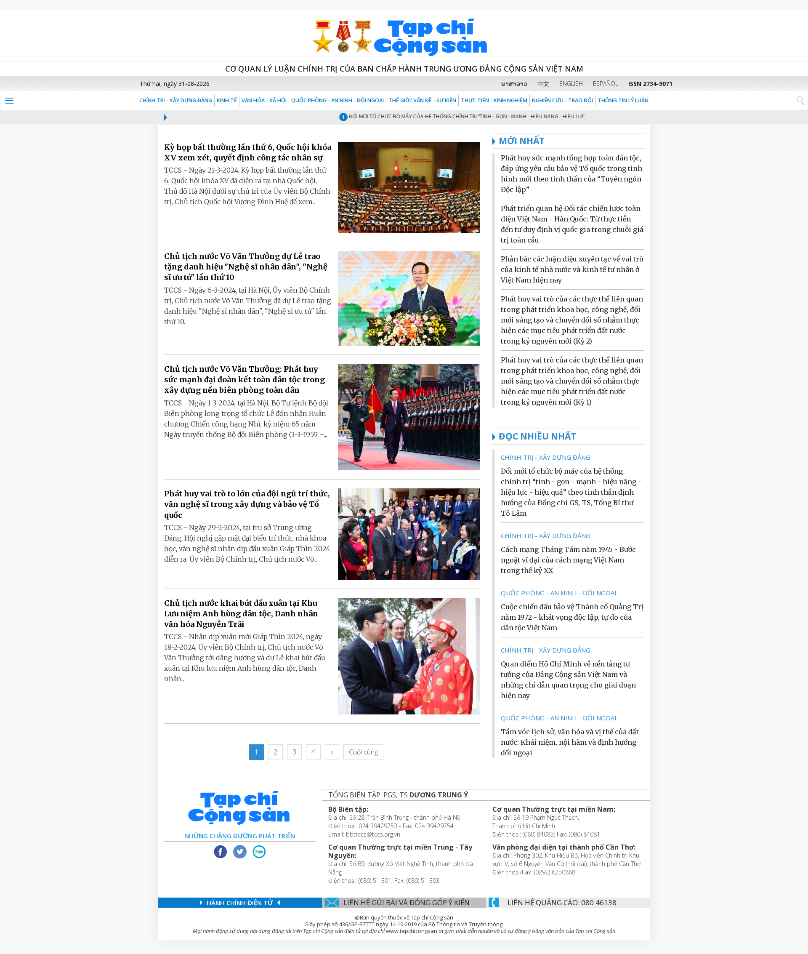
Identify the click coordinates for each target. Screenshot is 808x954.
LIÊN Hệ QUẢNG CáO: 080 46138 (562, 902)
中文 (543, 84)
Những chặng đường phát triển (239, 835)
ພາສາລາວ (514, 84)
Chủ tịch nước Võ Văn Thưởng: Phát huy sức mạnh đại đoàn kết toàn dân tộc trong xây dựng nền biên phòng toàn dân (244, 379)
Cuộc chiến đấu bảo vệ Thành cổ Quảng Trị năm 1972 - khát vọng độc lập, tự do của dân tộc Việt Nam (572, 617)
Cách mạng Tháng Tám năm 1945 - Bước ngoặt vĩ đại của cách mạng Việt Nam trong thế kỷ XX (568, 560)
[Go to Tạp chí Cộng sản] (404, 36)
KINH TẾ (227, 100)
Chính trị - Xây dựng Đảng (175, 100)
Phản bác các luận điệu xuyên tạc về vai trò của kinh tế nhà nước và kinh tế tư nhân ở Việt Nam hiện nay (572, 269)
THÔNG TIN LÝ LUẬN (623, 100)
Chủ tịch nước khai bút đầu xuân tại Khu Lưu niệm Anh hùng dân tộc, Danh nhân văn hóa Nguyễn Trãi (241, 613)
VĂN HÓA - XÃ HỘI (264, 100)
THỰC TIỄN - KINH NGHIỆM (494, 100)
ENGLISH (571, 84)
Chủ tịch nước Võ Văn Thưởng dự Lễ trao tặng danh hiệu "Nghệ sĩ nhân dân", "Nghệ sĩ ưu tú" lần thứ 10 (245, 266)
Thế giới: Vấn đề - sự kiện (422, 100)
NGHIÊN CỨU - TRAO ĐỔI (562, 100)
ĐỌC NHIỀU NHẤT (537, 436)
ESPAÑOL (605, 84)
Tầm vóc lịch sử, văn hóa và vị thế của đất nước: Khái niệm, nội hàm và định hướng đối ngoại (570, 742)
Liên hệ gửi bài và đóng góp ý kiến (406, 902)
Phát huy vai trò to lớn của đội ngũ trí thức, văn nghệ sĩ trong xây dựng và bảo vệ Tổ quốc (247, 504)
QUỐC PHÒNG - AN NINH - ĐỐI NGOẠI (337, 100)
